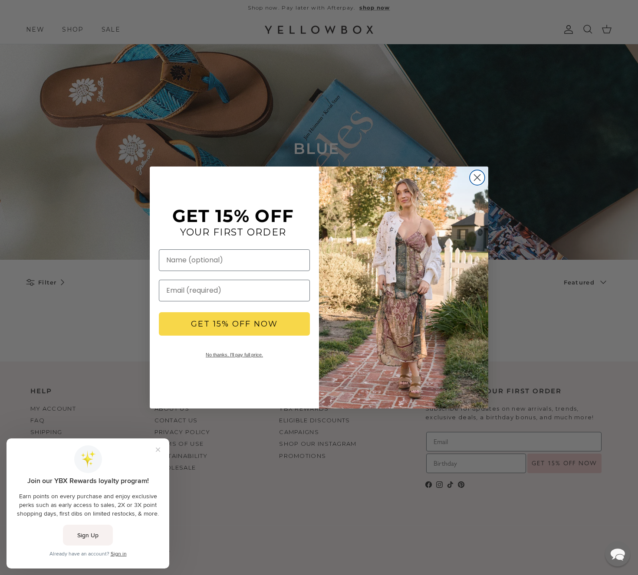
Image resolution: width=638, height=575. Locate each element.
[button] (617, 553)
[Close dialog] (477, 177)
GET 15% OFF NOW (234, 324)
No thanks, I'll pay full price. (234, 354)
